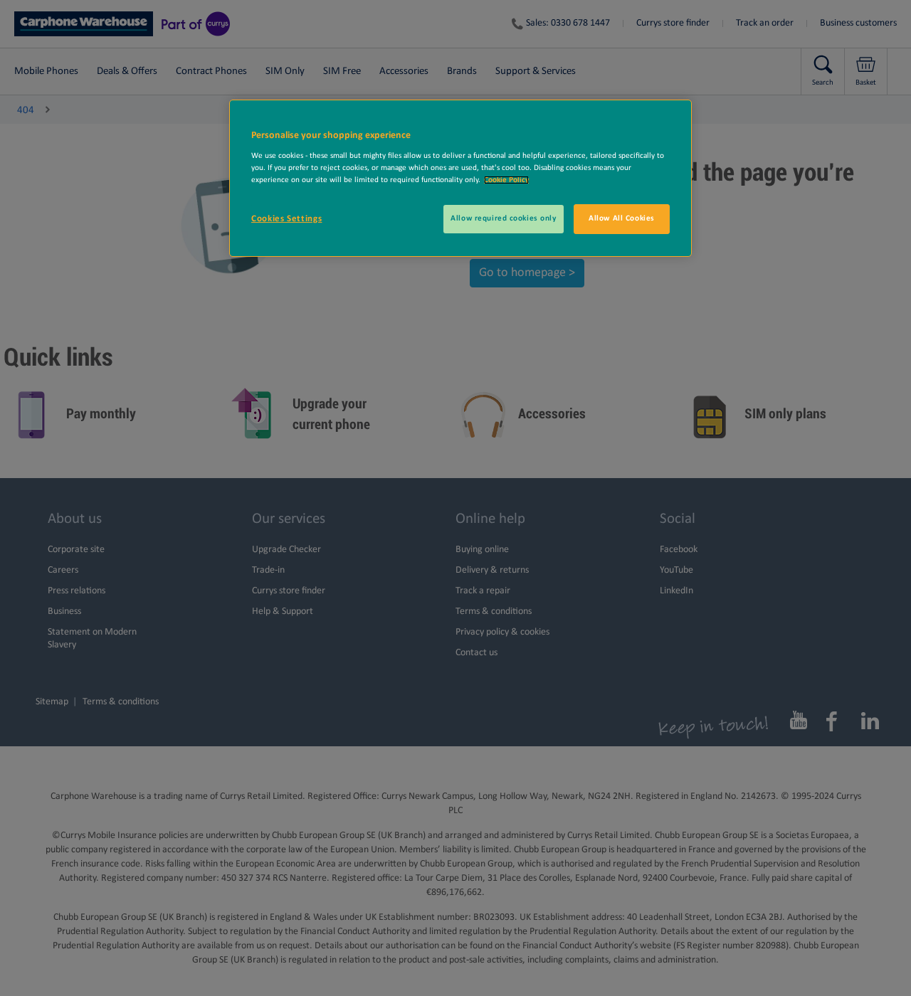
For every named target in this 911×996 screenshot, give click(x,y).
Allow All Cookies (622, 218)
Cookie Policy (506, 180)
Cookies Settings (286, 218)
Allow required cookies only (503, 218)
